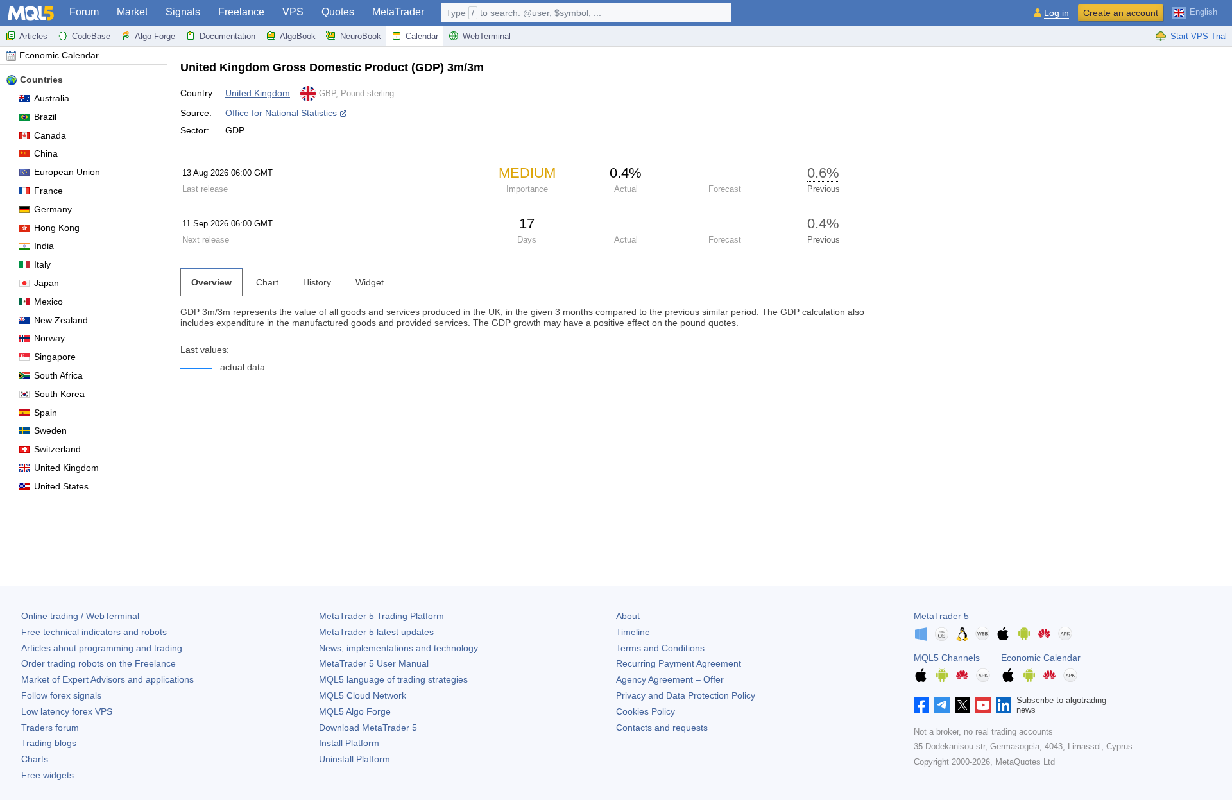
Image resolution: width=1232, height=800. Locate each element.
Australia (51, 98)
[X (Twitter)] (962, 705)
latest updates (376, 632)
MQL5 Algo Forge (355, 711)
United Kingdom (66, 468)
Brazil (45, 117)
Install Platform (349, 743)
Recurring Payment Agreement (678, 663)
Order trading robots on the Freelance (98, 663)
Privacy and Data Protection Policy (685, 695)
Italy (42, 264)
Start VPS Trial (1198, 36)
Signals (183, 11)
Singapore (55, 357)
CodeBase (91, 36)
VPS (293, 11)
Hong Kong (57, 228)
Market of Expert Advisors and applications (107, 679)
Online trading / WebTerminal (80, 616)
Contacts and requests (662, 727)
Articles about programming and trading (101, 648)
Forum (84, 11)
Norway (49, 338)
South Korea (59, 394)
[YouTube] (983, 705)
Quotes (337, 11)
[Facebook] (921, 705)
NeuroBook (360, 36)
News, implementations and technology (398, 648)
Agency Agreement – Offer (670, 679)
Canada (50, 135)
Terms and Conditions (660, 648)
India (44, 246)
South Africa (58, 375)
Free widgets (47, 775)
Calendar (422, 36)
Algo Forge (155, 36)
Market (132, 11)
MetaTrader (398, 11)
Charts (34, 759)
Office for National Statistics (281, 113)
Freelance (241, 11)
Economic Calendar (59, 55)
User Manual (374, 663)
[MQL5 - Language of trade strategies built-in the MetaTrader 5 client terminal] (31, 13)
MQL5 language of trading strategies (393, 679)
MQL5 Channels (947, 657)
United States (61, 486)
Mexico (48, 301)
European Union (67, 172)
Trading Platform (381, 616)
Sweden (50, 430)
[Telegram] (942, 705)
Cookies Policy (645, 711)
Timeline (633, 632)
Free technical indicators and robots (94, 632)
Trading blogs (48, 743)
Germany (53, 209)
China (46, 153)
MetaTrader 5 (941, 616)
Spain (45, 412)
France (48, 190)
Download (368, 727)
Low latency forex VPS (66, 711)
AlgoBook (298, 36)
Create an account (1120, 13)
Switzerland (57, 449)
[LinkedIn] (1003, 705)
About (628, 616)
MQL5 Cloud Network (362, 695)
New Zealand (61, 320)
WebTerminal (487, 36)
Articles (33, 36)
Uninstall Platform (354, 759)
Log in (1056, 13)
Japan (46, 283)
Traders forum (50, 727)
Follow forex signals (61, 695)
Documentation (227, 36)
